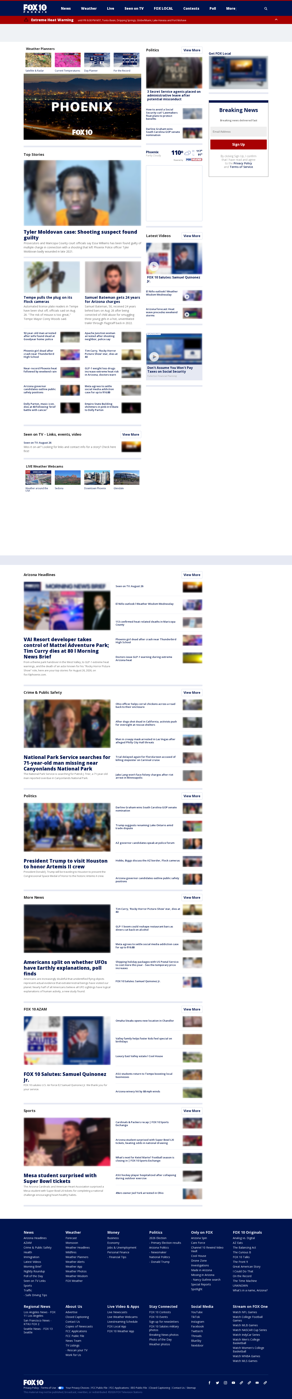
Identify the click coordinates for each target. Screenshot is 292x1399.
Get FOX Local (220, 53)
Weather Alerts (75, 1262)
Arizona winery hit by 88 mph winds (138, 1091)
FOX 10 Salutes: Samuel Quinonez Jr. (173, 279)
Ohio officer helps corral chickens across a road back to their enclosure (145, 705)
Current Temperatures (67, 70)
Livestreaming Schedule (122, 1321)
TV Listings (72, 1345)
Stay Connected (163, 1306)
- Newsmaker (157, 1252)
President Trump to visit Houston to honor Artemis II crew (66, 863)
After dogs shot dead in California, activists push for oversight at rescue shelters (146, 723)
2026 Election (157, 1238)
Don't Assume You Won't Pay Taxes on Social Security (170, 370)
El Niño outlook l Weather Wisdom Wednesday (162, 293)
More (230, 8)
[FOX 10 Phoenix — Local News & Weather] (37, 8)
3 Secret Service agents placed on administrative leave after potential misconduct (174, 95)
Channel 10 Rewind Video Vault (207, 1249)
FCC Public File (75, 1336)
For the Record (122, 70)
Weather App (74, 1266)
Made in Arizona (201, 1270)
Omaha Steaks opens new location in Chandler (145, 1020)
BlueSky (196, 1341)
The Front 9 (240, 1262)
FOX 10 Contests (160, 1312)
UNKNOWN (240, 1285)
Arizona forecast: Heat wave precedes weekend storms (162, 312)
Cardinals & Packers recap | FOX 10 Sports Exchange (142, 1123)
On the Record (242, 1276)
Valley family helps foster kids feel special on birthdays (144, 1040)
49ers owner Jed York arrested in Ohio (139, 1193)
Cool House (198, 1256)
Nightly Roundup (34, 1271)
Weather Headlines (78, 1247)
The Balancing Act (244, 1247)
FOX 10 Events (158, 1317)
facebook (209, 1383)
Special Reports (201, 1284)
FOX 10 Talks (241, 1257)
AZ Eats (238, 1243)
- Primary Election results (165, 1243)
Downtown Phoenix (95, 488)
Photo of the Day (160, 1339)
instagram (225, 1383)
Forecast (71, 1238)
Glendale (119, 488)
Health (28, 1252)
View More (130, 434)
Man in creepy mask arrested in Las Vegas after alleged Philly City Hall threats (145, 740)
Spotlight (196, 1289)
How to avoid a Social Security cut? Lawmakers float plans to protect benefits (162, 114)
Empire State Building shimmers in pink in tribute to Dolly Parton (101, 407)
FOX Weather (74, 1281)
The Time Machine (245, 1281)
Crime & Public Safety (43, 692)
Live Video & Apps (123, 1306)
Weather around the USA (36, 489)
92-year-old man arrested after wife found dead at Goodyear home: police (40, 336)
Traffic (28, 1290)
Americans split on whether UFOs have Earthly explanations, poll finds (65, 968)
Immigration (31, 1257)
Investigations (200, 1265)
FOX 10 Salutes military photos (164, 1328)
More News (34, 897)
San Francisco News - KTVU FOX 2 (37, 1322)
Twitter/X (197, 1331)
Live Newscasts (117, 1312)
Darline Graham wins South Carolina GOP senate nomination (163, 132)
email (257, 1383)
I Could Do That (243, 1271)
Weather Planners (77, 1257)
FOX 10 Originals (247, 1232)
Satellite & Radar (34, 70)
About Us (74, 1306)
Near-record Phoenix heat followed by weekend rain (40, 369)
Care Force (198, 1243)
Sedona (59, 488)
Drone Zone (199, 1260)
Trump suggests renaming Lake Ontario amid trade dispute (144, 826)
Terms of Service (241, 167)
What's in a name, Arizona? (250, 1290)
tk (241, 1383)
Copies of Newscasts (79, 1326)
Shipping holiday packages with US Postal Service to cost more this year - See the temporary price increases (147, 965)
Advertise (71, 1312)
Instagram (197, 1321)
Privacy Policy (243, 163)
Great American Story (246, 1266)
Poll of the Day (33, 1276)
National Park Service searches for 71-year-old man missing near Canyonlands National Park (67, 763)
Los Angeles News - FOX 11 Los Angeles (39, 1314)
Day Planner (91, 70)
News (29, 1232)
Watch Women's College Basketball (248, 1349)
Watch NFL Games (245, 1312)
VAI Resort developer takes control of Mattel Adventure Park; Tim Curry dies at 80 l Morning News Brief (66, 648)
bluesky (249, 1383)
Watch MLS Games (245, 1361)
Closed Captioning (77, 1317)
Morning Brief (32, 1266)
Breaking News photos (164, 1335)
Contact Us (73, 1321)
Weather (73, 1232)
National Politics (159, 1257)
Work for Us (73, 1355)
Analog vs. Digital (244, 1238)
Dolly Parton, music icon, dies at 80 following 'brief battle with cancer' (40, 407)
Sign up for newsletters (164, 1321)
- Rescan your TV (76, 1350)
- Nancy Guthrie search (205, 1279)
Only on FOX (202, 1232)
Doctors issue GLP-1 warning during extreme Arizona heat (144, 658)
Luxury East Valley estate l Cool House (139, 1056)
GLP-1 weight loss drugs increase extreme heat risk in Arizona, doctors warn (102, 371)
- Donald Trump (159, 1262)
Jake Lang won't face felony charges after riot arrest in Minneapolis (144, 776)
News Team (73, 1341)
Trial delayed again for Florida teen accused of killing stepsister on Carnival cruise (146, 758)
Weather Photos (76, 1271)
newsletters (265, 1383)
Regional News (37, 1306)
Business (113, 1238)
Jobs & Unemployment (121, 1247)
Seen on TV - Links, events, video (52, 434)
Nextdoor (197, 1345)
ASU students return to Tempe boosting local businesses (144, 1075)
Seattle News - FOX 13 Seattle (38, 1330)
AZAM (28, 1243)
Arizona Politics (159, 1247)
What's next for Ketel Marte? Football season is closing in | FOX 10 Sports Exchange (145, 1159)
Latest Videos (158, 235)
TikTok (195, 1317)
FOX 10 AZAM (35, 1009)
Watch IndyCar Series (246, 1335)
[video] (174, 258)
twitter (217, 1383)
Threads (196, 1336)
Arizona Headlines (39, 574)
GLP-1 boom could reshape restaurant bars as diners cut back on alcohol (144, 928)
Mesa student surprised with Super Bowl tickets (60, 1178)
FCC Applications (76, 1331)
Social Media (202, 1306)
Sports (29, 1110)
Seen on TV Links (35, 1281)
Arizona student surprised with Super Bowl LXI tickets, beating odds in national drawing (145, 1141)
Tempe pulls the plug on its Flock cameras (48, 299)
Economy (113, 1243)
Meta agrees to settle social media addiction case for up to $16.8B (99, 389)
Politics (152, 50)
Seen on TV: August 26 (37, 442)
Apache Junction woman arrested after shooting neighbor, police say (100, 336)
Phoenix (152, 152)
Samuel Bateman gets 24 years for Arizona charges (112, 299)
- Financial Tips (116, 1257)
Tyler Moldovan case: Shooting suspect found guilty (80, 235)
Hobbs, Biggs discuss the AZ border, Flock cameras (148, 860)
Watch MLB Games (245, 1325)
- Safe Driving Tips (35, 1295)
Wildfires (71, 1252)
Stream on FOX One (250, 1306)
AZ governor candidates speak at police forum (145, 843)
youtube (233, 1383)
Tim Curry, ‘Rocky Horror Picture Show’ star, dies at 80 (101, 354)
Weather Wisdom (77, 1276)
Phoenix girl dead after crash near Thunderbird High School (39, 354)
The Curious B (242, 1252)
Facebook (197, 1326)
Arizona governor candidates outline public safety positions (40, 389)
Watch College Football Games (248, 1318)
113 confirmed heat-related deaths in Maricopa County (145, 623)
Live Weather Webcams (122, 1317)
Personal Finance (118, 1252)
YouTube (197, 1312)
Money (113, 1232)
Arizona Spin (199, 1238)
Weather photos (159, 1344)
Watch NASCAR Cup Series (250, 1330)
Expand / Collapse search (266, 8)
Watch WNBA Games (246, 1356)
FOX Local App (116, 1326)
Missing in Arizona (202, 1275)
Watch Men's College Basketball (246, 1341)
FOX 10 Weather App (120, 1331)
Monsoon (72, 1243)
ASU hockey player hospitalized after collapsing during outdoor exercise (146, 1176)
